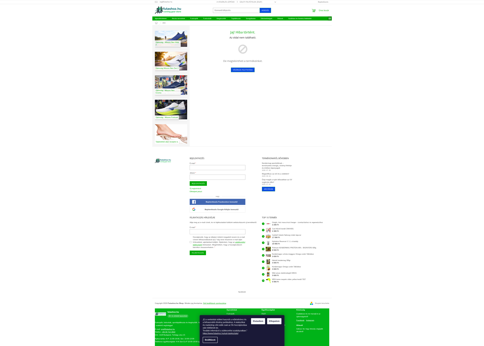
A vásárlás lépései (226, 2)
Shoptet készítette (322, 303)
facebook (242, 292)
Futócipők (230, 314)
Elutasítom (258, 321)
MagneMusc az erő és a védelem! (275, 174)
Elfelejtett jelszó (196, 191)
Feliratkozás (198, 253)
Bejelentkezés (198, 183)
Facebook (300, 320)
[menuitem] (160, 18)
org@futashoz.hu (168, 329)
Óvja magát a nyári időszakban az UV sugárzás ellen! (277, 181)
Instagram (310, 320)
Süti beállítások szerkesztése (214, 303)
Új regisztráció (195, 188)
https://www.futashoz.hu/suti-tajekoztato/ (220, 333)
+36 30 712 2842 (168, 332)
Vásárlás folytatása (243, 70)
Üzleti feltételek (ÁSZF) (251, 2)
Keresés (265, 10)
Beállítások (210, 340)
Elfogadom (274, 321)
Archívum (268, 189)
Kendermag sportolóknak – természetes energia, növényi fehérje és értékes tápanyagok (277, 165)
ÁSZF (263, 314)
